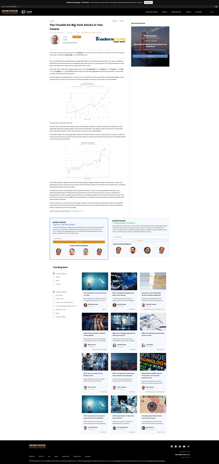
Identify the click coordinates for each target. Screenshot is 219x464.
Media (56, 456)
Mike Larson (92, 344)
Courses (188, 12)
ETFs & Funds (59, 295)
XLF (161, 309)
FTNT (105, 432)
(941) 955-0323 (186, 457)
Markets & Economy (61, 309)
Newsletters (77, 456)
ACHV (134, 432)
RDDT (159, 392)
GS (155, 309)
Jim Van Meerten (122, 427)
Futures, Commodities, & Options (64, 302)
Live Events (198, 12)
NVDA (93, 32)
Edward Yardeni (151, 304)
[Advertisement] (150, 81)
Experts (165, 12)
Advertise (31, 456)
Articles (58, 277)
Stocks (57, 313)
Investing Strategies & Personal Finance (66, 306)
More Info (148, 2)
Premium (212, 12)
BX (153, 309)
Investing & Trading (151, 12)
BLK (150, 309)
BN (151, 309)
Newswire (88, 456)
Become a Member (12, 6)
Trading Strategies (61, 317)
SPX (163, 309)
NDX (100, 32)
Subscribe (79, 242)
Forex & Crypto (59, 299)
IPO (156, 392)
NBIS (134, 349)
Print (122, 21)
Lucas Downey (92, 427)
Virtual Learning (176, 12)
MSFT (90, 32)
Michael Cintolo (93, 304)
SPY (163, 349)
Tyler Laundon (121, 387)
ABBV (161, 349)
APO (148, 309)
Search (37, 6)
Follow (77, 37)
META (134, 309)
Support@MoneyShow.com (182, 454)
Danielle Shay (121, 344)
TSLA (97, 32)
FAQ (49, 456)
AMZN (86, 32)
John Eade (149, 344)
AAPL (82, 32)
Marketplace (65, 456)
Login (3, 6)
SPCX (105, 392)
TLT (103, 349)
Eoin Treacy (92, 387)
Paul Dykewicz (121, 304)
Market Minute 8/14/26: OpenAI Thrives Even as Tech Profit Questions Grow (152, 376)
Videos (57, 280)
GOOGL (97, 349)
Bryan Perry (150, 427)
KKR (157, 309)
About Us (41, 456)
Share (115, 21)
